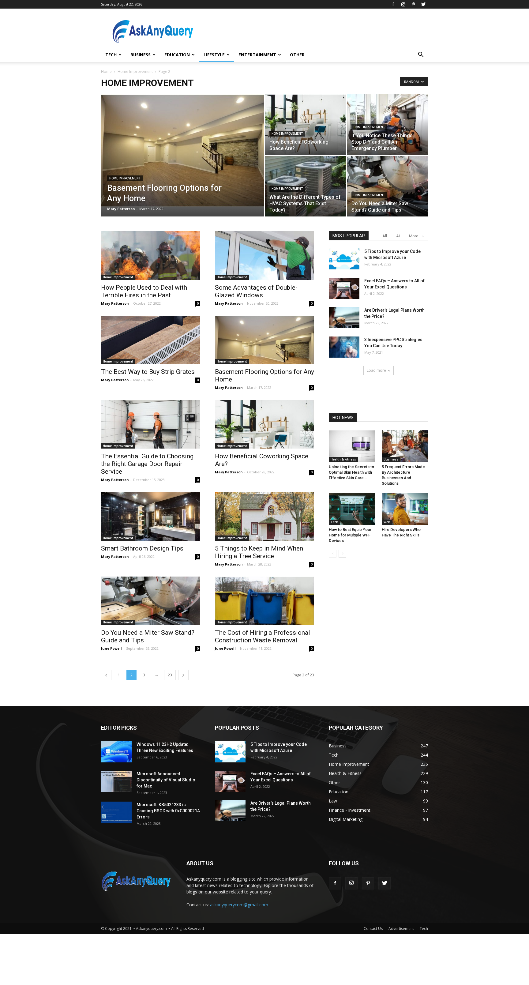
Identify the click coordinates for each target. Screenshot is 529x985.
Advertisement (401, 928)
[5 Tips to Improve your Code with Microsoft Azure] (344, 258)
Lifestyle (214, 55)
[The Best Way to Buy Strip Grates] (150, 340)
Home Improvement (135, 71)
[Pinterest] (413, 4)
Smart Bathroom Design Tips (142, 548)
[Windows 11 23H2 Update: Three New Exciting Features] (116, 751)
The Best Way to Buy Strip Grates (148, 371)
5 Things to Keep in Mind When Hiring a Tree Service (259, 552)
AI (398, 236)
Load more (376, 370)
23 (170, 675)
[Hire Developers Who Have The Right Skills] (405, 509)
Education (177, 55)
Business (140, 55)
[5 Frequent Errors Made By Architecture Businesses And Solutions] (405, 446)
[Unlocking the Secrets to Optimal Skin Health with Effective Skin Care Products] (352, 446)
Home (106, 71)
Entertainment (257, 55)
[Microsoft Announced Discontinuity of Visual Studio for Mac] (116, 781)
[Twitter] (423, 4)
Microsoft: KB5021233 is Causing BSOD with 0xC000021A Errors (168, 810)
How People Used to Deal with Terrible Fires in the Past (144, 291)
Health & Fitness (343, 459)
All (384, 236)
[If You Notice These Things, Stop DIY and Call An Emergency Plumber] (387, 124)
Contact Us (373, 928)
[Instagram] (403, 4)
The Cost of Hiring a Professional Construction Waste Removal (262, 636)
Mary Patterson (121, 208)
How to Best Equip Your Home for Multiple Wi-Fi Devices (350, 535)
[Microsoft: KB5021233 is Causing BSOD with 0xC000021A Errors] (116, 812)
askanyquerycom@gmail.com (239, 905)
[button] (420, 55)
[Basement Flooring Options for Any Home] (182, 150)
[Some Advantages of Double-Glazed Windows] (264, 255)
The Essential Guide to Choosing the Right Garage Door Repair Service (147, 464)
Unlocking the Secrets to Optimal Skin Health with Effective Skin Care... (351, 472)
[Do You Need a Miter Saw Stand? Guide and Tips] (387, 186)
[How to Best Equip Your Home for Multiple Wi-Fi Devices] (352, 509)
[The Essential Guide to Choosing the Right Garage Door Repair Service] (150, 424)
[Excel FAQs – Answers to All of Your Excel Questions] (344, 288)
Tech (111, 55)
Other (297, 55)
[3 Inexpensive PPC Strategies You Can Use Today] (344, 347)
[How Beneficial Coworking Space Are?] (305, 124)
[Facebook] (393, 4)
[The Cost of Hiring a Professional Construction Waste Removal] (264, 601)
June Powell (111, 648)
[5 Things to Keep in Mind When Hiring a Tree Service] (264, 516)
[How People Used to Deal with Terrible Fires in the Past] (150, 255)
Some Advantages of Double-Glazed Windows (256, 291)
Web (387, 522)
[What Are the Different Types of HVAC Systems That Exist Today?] (305, 186)
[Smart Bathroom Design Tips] (150, 516)
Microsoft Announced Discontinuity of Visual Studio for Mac (166, 779)
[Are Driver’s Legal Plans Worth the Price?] (344, 317)
